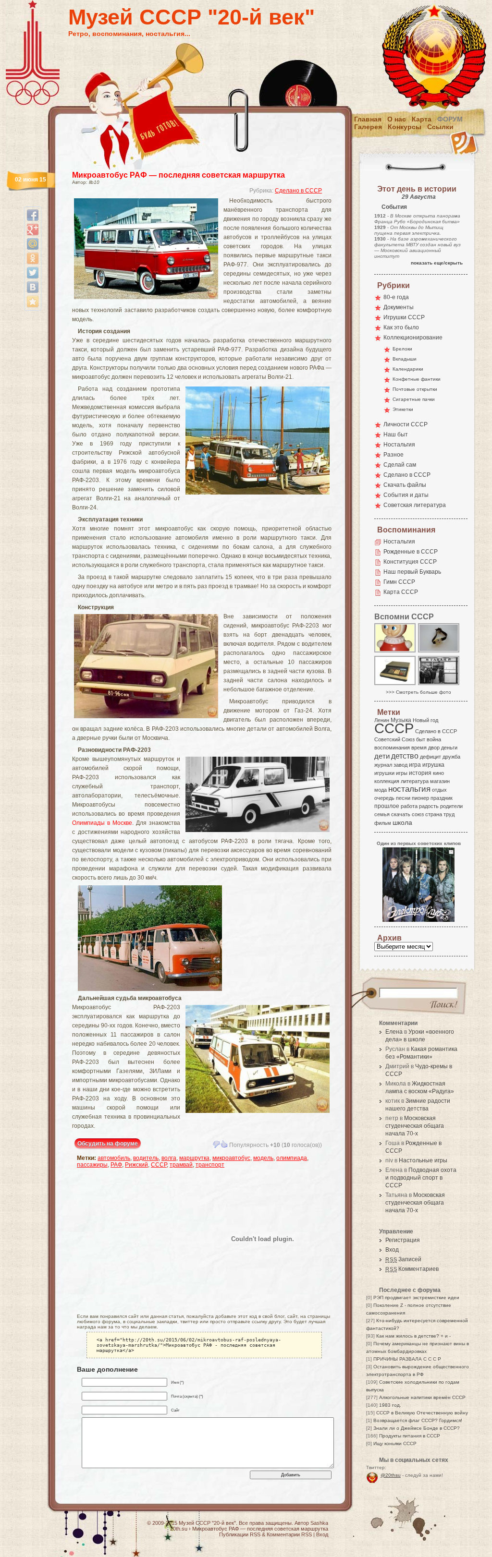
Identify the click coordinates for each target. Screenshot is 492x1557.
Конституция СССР (410, 561)
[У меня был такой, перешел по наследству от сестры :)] (439, 651)
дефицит (430, 757)
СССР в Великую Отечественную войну (422, 1412)
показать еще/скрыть (437, 263)
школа (402, 822)
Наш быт (395, 434)
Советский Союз (394, 739)
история (420, 773)
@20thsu (391, 1475)
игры (401, 773)
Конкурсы (404, 127)
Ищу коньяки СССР (395, 1443)
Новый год (425, 720)
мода (380, 790)
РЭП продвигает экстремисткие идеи (416, 1297)
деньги (449, 747)
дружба (451, 757)
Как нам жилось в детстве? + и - (413, 1336)
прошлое (386, 806)
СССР (159, 1164)
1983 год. (390, 1405)
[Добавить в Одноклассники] (32, 258)
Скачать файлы (404, 485)
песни (403, 798)
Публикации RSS (239, 1534)
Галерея (368, 127)
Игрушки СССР (404, 317)
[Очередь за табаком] (439, 684)
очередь (384, 798)
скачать (400, 814)
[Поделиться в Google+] (32, 229)
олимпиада (291, 1158)
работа (409, 806)
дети (382, 756)
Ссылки (440, 127)
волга (168, 1158)
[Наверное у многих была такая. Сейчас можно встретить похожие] (395, 651)
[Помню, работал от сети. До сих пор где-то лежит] (395, 684)
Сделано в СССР (298, 190)
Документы (398, 307)
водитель (146, 1158)
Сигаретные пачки (414, 399)
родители (451, 806)
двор (434, 747)
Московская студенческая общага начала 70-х (414, 1126)
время (419, 747)
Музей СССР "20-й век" (191, 17)
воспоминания (392, 747)
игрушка (433, 765)
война (434, 739)
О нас (396, 119)
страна (433, 814)
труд (449, 814)
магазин (440, 781)
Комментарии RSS (289, 1534)
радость (429, 806)
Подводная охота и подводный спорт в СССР (420, 1178)
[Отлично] (224, 1144)
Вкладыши (405, 359)
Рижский (136, 1164)
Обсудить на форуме (107, 1143)
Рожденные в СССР (410, 551)
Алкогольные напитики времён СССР (422, 1397)
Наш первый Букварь (412, 571)
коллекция (386, 781)
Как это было (401, 327)
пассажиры (92, 1164)
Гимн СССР (399, 582)
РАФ (116, 1164)
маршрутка (194, 1158)
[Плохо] (216, 1144)
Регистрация (402, 1240)
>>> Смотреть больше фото (418, 692)
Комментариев (412, 1269)
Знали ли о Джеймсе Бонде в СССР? (416, 1428)
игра (415, 764)
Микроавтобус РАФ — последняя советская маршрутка (178, 175)
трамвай (181, 1164)
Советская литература (414, 505)
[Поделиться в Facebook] (32, 215)
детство (404, 755)
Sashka (319, 1523)
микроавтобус (231, 1158)
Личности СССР (405, 424)
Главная (367, 119)
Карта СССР (400, 592)
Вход (392, 1249)
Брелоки (402, 348)
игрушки (384, 773)
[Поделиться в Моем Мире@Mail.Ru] (32, 244)
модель (263, 1158)
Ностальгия (399, 444)
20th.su (178, 1529)
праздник (441, 798)
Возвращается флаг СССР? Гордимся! (417, 1420)
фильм (382, 823)
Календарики (408, 369)
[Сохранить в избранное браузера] (32, 301)
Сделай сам (399, 464)
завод (400, 765)
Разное (393, 454)
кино (438, 773)
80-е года (396, 297)
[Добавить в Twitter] (32, 272)
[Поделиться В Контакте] (32, 287)
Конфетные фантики (417, 379)
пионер (420, 798)
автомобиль (114, 1158)
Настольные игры (423, 1160)
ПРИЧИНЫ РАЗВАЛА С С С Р (407, 1359)
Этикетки (403, 409)
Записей (403, 1259)
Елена (394, 1031)
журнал (383, 765)
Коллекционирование (413, 337)
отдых (439, 790)
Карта (421, 119)
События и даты (406, 495)
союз (418, 814)
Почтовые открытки (415, 389)
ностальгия (409, 789)
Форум (450, 119)
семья (382, 814)
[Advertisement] (133, 1239)
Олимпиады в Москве (102, 823)
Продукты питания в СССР (409, 1435)
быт (420, 739)
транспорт (210, 1164)
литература (415, 781)
